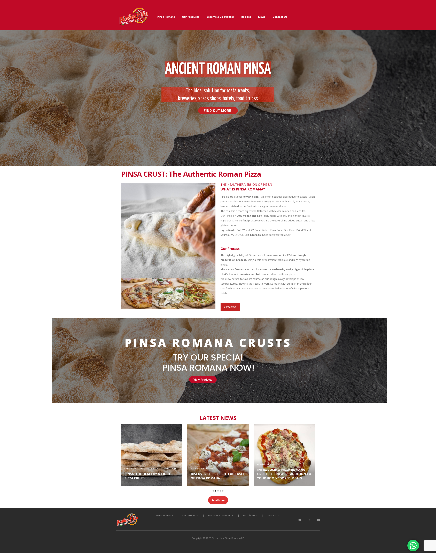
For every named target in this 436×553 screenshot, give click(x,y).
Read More (218, 500)
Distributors (250, 515)
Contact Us (280, 16)
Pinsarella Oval (206, 472)
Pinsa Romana (166, 16)
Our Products (190, 16)
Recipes (246, 16)
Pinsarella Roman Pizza (143, 464)
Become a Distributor (220, 16)
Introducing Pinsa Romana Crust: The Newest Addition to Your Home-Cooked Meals (159, 474)
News (261, 16)
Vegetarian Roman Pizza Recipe (226, 478)
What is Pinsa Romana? (285, 478)
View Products (202, 379)
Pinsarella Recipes (222, 472)
